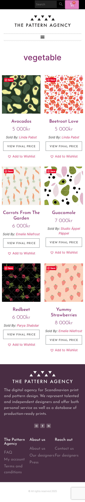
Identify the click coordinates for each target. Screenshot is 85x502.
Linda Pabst (28, 137)
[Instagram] (36, 426)
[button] (42, 37)
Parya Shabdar (28, 325)
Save (10, 79)
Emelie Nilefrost (28, 234)
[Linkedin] (48, 426)
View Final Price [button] (21, 146)
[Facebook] (42, 426)
